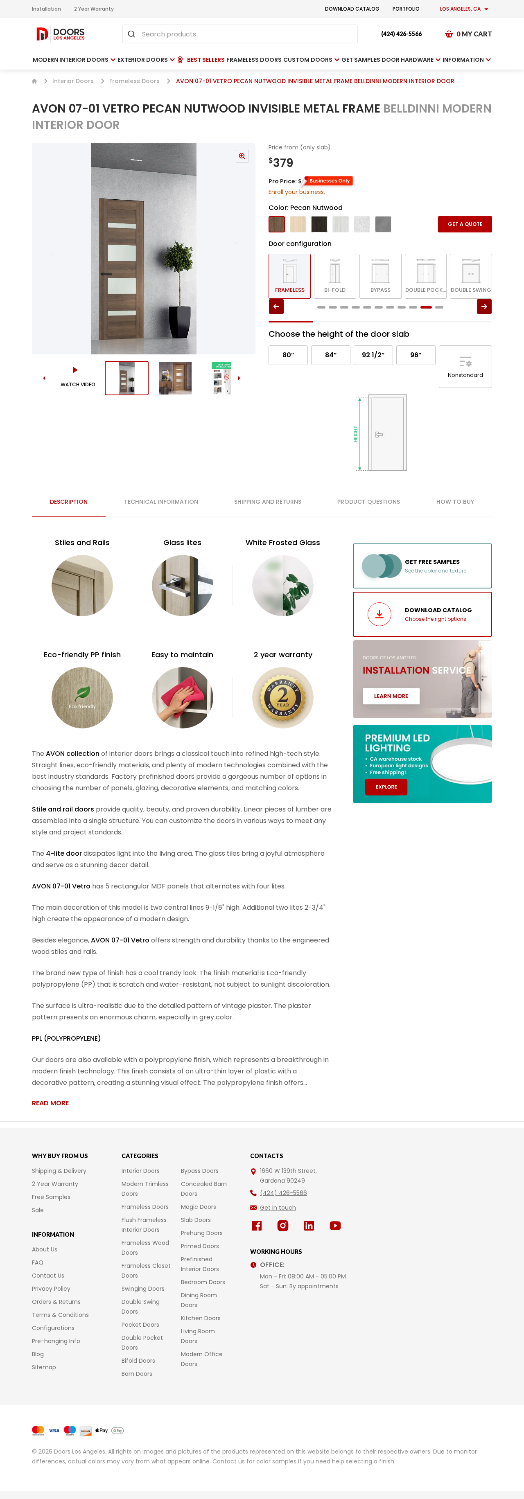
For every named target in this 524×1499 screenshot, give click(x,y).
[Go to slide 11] (439, 307)
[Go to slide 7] (390, 307)
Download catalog (352, 8)
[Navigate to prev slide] (43, 248)
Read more (50, 1103)
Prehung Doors (202, 1233)
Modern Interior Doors (70, 60)
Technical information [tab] (161, 502)
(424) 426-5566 (401, 33)
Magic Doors (198, 1207)
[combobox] (240, 34)
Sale (38, 1210)
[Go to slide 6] (379, 307)
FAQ (37, 1262)
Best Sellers (206, 60)
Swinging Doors (143, 1289)
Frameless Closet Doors (146, 1271)
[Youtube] (337, 1225)
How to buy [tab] (455, 502)
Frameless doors (254, 60)
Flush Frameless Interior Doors (144, 1225)
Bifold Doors (138, 1361)
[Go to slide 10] (426, 307)
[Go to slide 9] (413, 307)
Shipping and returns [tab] (267, 502)
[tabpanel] (182, 822)
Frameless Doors (134, 81)
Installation (46, 8)
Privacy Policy (51, 1289)
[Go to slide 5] (367, 307)
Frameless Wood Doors (145, 1248)
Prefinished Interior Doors (200, 1264)
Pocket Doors (140, 1325)
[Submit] (132, 34)
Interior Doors (73, 81)
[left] (276, 306)
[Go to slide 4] (356, 307)
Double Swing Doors (141, 1307)
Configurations (53, 1328)
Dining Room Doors (199, 1300)
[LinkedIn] (311, 1225)
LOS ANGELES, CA (460, 8)
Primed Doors (200, 1246)
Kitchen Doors (201, 1318)
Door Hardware (408, 60)
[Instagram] (284, 1225)
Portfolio (406, 8)
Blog (38, 1354)
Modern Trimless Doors (145, 1189)
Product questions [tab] (368, 502)
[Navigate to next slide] (244, 248)
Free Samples (51, 1197)
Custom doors (307, 60)
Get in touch (278, 1208)
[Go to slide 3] (224, 378)
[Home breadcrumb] (34, 81)
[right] (484, 306)
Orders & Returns (56, 1302)
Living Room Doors (198, 1336)
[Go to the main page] (60, 34)
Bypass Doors (200, 1171)
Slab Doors (196, 1220)
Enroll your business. (297, 192)
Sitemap (44, 1367)
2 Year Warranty (94, 8)
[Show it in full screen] (143, 248)
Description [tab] (69, 502)
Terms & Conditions (60, 1315)
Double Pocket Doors (142, 1343)
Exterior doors (142, 60)
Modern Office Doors (202, 1359)
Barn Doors (137, 1374)
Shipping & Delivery (59, 1171)
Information (463, 60)
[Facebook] (258, 1225)
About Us (44, 1249)
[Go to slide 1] (127, 378)
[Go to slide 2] (175, 378)
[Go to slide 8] (402, 307)
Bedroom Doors (203, 1282)
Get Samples (360, 60)
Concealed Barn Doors (204, 1189)
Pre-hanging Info (56, 1341)
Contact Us (48, 1275)
